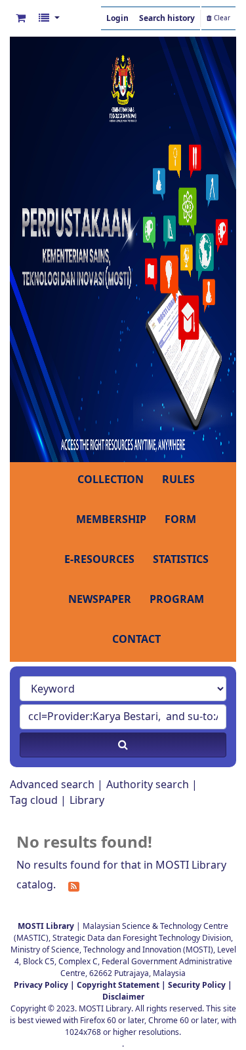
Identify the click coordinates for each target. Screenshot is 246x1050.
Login (117, 18)
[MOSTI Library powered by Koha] (123, 249)
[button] (20, 18)
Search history (167, 18)
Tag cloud (34, 800)
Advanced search (52, 785)
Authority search (147, 785)
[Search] (123, 745)
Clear (221, 18)
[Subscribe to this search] (73, 885)
